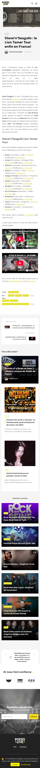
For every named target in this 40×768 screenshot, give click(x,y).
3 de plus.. (32, 304)
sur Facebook (19, 158)
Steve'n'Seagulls (13, 292)
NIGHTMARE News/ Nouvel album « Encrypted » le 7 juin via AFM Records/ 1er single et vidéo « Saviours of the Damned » (20, 657)
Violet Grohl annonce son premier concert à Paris (17, 474)
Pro (15, 747)
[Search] (32, 3)
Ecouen (26, 295)
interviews (31, 281)
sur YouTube (16, 99)
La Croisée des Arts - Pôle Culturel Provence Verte (15, 304)
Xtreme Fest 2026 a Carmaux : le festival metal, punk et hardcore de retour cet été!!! (20, 422)
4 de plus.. (31, 295)
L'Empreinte (14, 300)
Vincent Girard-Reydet (15, 52)
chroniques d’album (16, 281)
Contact (23, 747)
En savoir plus (26, 764)
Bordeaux (18, 295)
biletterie (31, 170)
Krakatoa (5, 300)
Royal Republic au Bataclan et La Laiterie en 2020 (16, 338)
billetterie (29, 155)
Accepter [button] (15, 764)
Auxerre (11, 295)
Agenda (7, 33)
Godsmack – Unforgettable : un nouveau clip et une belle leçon (23, 327)
